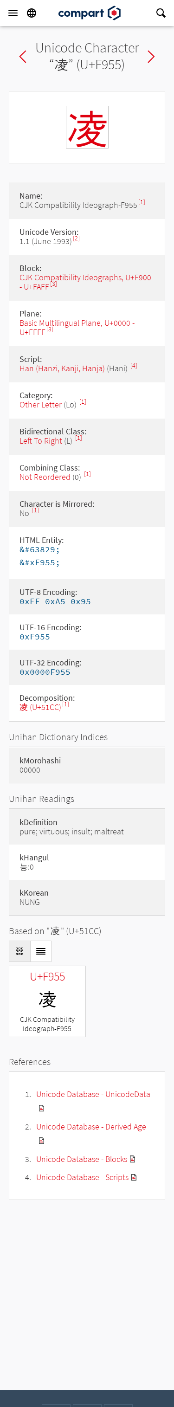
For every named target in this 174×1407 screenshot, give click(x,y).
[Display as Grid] (19, 951)
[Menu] (13, 13)
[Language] (31, 13)
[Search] (161, 13)
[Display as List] (41, 951)
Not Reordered (45, 476)
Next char (151, 57)
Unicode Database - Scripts (82, 1177)
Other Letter (40, 404)
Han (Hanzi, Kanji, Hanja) (62, 368)
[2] (76, 238)
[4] (133, 365)
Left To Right (40, 440)
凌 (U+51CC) (40, 707)
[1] (141, 202)
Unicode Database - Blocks (81, 1159)
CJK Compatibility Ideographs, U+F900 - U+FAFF (85, 282)
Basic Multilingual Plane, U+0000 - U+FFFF (77, 327)
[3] (53, 284)
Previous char (23, 57)
